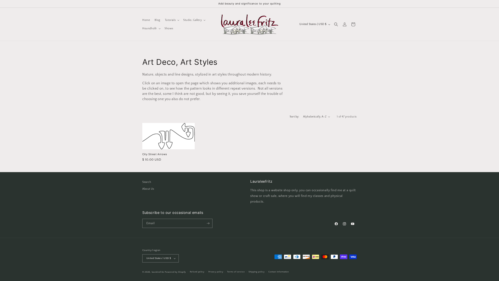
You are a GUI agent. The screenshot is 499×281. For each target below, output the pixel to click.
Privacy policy (215, 272)
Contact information (278, 272)
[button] (172, 20)
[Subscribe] (208, 223)
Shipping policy (257, 272)
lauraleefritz (158, 272)
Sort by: (294, 116)
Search (146, 182)
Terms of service (236, 272)
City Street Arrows (154, 154)
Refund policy (197, 272)
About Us (148, 188)
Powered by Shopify (175, 272)
